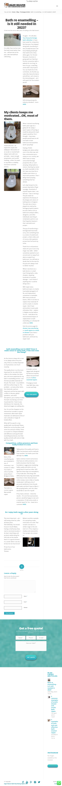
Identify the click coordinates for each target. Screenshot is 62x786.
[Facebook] (23, 782)
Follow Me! (52, 766)
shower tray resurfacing (30, 328)
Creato (56, 783)
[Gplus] (31, 782)
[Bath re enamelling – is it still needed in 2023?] (53, 679)
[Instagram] (35, 782)
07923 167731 (33, 1)
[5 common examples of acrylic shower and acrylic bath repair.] (1, 393)
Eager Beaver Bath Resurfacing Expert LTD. (16, 783)
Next (38, 91)
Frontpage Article (25, 12)
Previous (24, 91)
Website (25, 607)
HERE (24, 104)
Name (25, 596)
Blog (18, 12)
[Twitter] (39, 782)
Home (13, 12)
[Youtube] (27, 782)
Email (25, 602)
